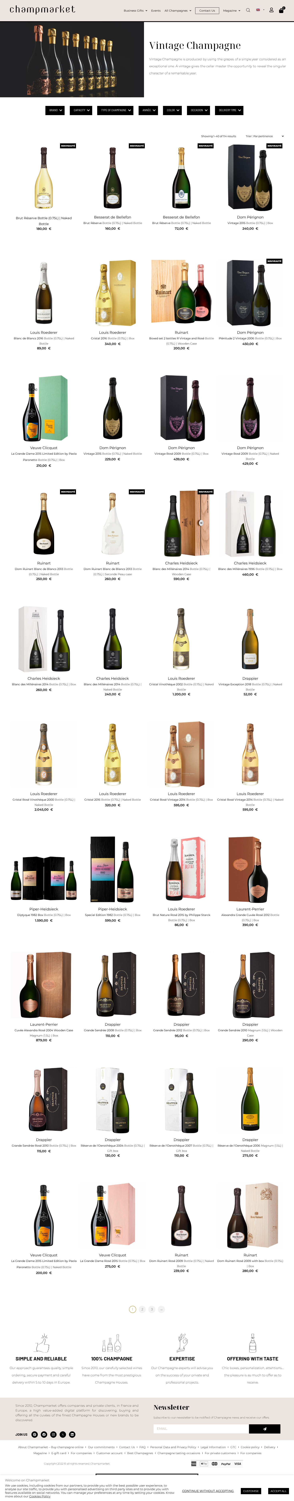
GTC (233, 1447)
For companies (81, 1453)
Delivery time (227, 110)
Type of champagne (113, 110)
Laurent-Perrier (250, 909)
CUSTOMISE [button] (251, 1491)
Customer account (109, 1453)
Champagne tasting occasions (179, 1453)
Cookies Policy (39, 1496)
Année (147, 110)
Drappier (250, 678)
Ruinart (181, 332)
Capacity (79, 110)
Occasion (197, 110)
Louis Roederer (43, 332)
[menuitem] (260, 9)
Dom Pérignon (250, 217)
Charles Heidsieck (181, 563)
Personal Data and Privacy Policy (173, 1447)
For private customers (220, 1453)
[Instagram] (53, 1434)
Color (171, 110)
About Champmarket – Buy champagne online (50, 1447)
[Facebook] (44, 1434)
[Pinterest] (34, 1434)
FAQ (142, 1447)
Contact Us (127, 1447)
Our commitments (101, 1447)
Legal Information (213, 1447)
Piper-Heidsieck (43, 909)
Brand (53, 110)
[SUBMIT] (265, 1429)
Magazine (40, 1453)
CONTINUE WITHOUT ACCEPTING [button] (208, 1491)
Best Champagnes (140, 1453)
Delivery (269, 1447)
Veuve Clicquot (43, 448)
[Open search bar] (248, 8)
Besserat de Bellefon (112, 217)
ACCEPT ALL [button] (279, 1491)
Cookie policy (250, 1447)
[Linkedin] (72, 1434)
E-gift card (58, 1453)
